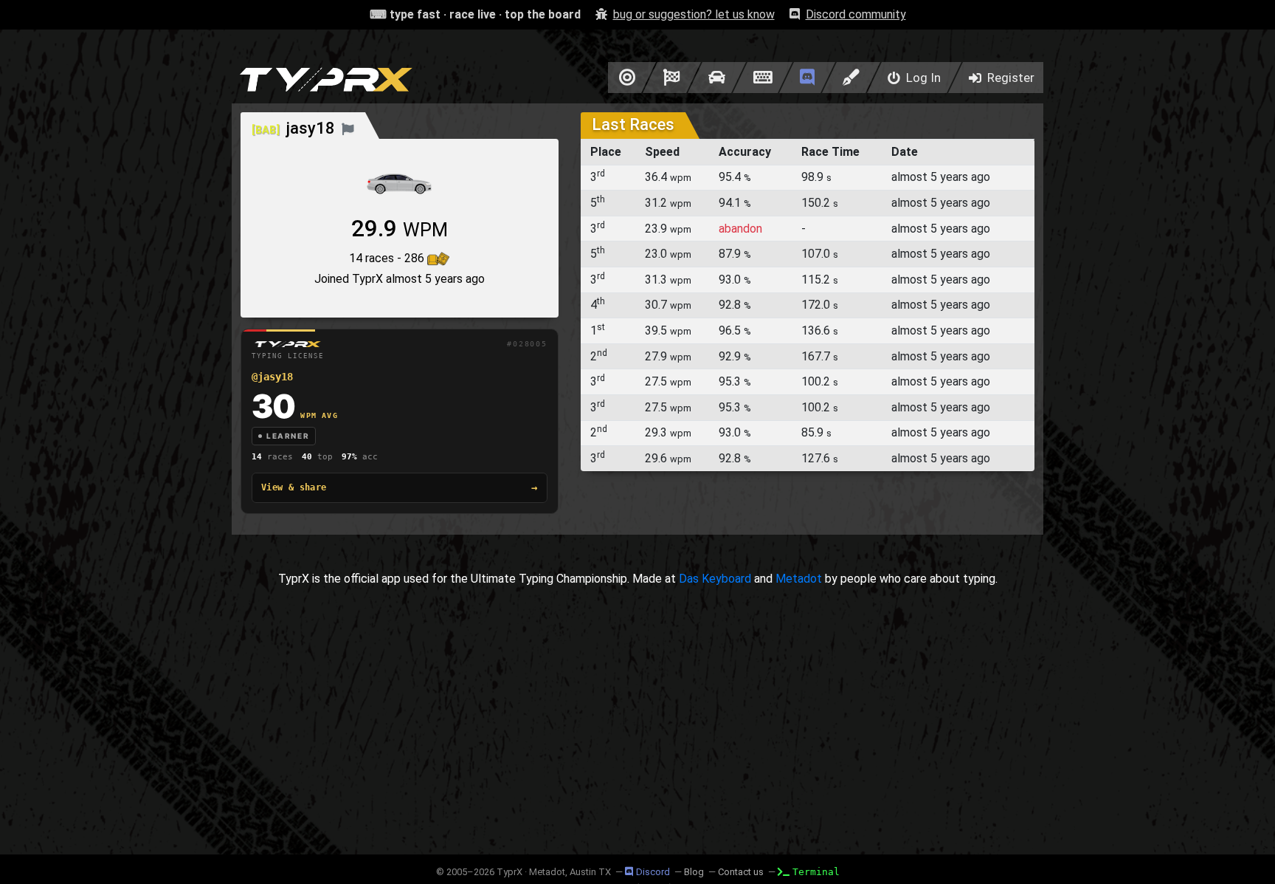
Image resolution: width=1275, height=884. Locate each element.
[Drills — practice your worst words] (624, 77)
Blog (694, 871)
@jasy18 (272, 377)
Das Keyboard (715, 579)
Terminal (816, 871)
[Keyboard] (762, 77)
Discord (653, 871)
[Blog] (851, 77)
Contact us (741, 871)
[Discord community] (807, 77)
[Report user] (348, 128)
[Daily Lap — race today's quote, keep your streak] (671, 77)
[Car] (716, 77)
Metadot (798, 579)
